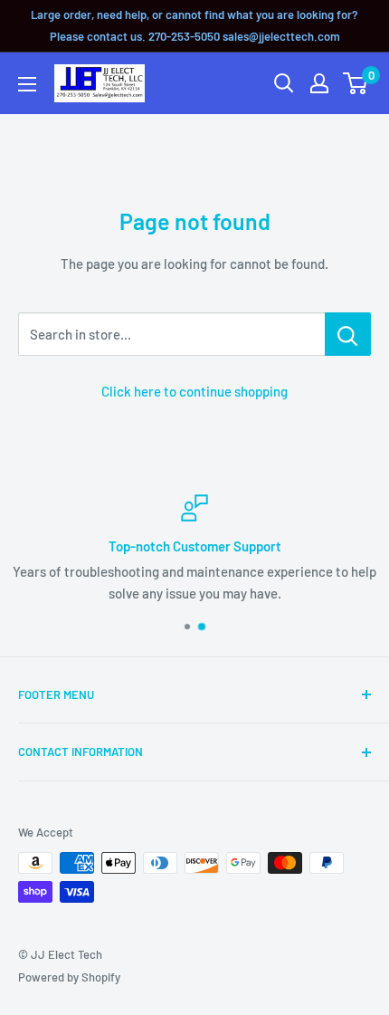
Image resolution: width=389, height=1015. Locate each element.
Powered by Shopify (69, 977)
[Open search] (284, 83)
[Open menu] (27, 84)
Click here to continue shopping (194, 391)
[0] (356, 83)
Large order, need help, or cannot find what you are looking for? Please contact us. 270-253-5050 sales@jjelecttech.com (194, 25)
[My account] (319, 83)
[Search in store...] (348, 334)
